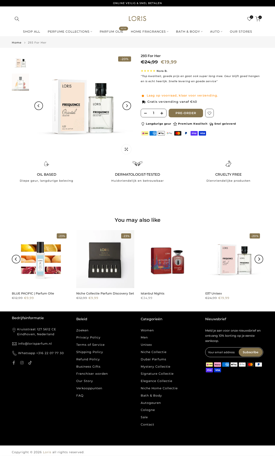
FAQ (80, 395)
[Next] (126, 105)
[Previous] (38, 105)
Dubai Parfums (153, 359)
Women (147, 330)
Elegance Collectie (156, 381)
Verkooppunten (89, 388)
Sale (144, 417)
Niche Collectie (154, 352)
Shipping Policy (89, 352)
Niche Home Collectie (159, 388)
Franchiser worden (92, 374)
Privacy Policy (88, 337)
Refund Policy (88, 359)
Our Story (84, 381)
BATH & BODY (188, 31)
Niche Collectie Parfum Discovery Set (105, 293)
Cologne (148, 410)
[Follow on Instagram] (22, 362)
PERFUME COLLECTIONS (69, 31)
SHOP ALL (31, 31)
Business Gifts (88, 366)
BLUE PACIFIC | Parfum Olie (33, 293)
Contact (147, 424)
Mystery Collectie (155, 366)
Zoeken (82, 330)
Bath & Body (151, 395)
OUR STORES (241, 31)
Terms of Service (90, 345)
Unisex (146, 345)
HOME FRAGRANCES (148, 31)
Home (16, 42)
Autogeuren (151, 403)
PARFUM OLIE (113, 31)
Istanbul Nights (152, 293)
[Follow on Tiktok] (30, 362)
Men (144, 337)
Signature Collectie (157, 374)
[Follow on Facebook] (14, 362)
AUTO (215, 31)
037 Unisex (213, 293)
